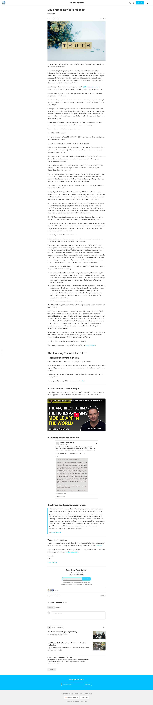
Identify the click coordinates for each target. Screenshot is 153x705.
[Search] (129, 2)
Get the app (84, 697)
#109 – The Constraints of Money (59, 657)
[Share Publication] (133, 2)
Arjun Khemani (51, 13)
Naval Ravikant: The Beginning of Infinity (62, 632)
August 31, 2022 (90, 345)
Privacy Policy (88, 584)
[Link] (45, 353)
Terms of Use (84, 582)
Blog (49, 562)
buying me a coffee (72, 552)
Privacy (76, 693)
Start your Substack (72, 697)
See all (51, 669)
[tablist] (54, 607)
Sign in (148, 3)
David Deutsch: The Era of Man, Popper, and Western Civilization (66, 644)
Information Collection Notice (76, 584)
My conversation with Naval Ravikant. (57, 634)
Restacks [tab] (58, 607)
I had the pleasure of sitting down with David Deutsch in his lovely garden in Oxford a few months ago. (68, 648)
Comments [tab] (51, 607)
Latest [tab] (53, 627)
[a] (99, 635)
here (83, 381)
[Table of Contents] (2, 352)
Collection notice (87, 693)
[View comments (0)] (54, 18)
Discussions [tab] (60, 627)
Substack (68, 701)
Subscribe (140, 3)
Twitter (98, 545)
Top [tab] (49, 627)
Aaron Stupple (56, 532)
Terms (80, 693)
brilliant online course (90, 87)
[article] (76, 635)
